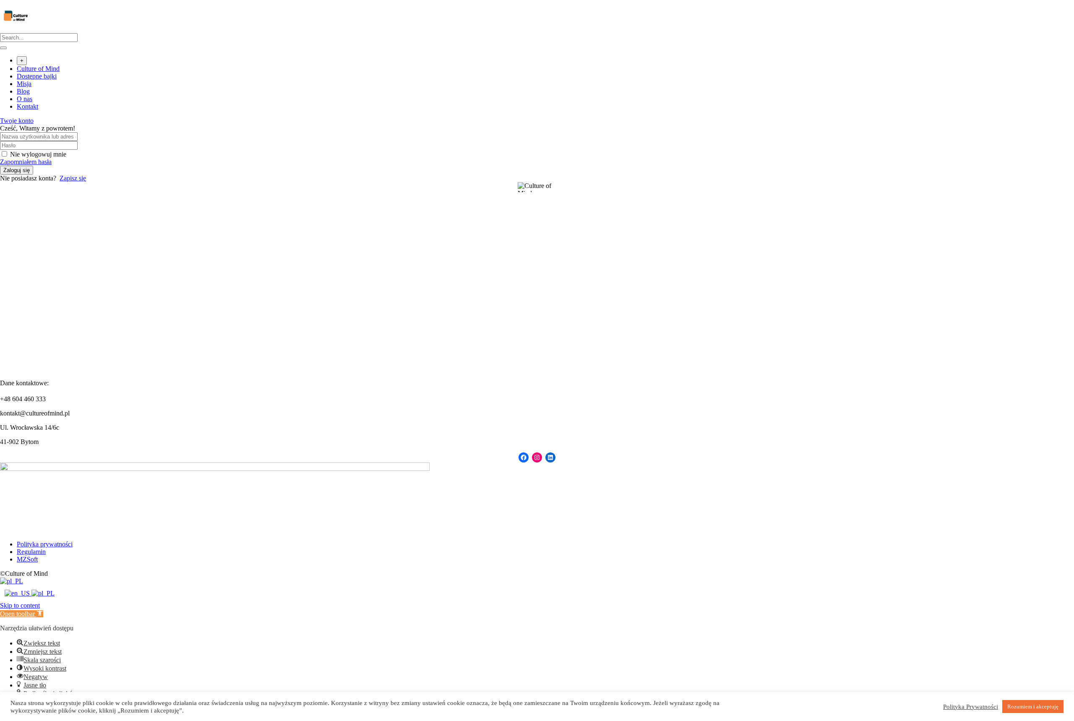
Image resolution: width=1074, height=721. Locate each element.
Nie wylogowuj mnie (38, 154)
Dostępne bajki (37, 76)
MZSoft (27, 559)
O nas (24, 98)
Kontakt (27, 106)
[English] (18, 593)
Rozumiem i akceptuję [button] (1032, 706)
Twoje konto (17, 120)
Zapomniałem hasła (26, 161)
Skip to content (20, 605)
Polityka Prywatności (970, 706)
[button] (21, 613)
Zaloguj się (16, 170)
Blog (23, 91)
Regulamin (31, 551)
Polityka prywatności (45, 544)
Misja (24, 83)
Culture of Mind (38, 68)
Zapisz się (73, 178)
